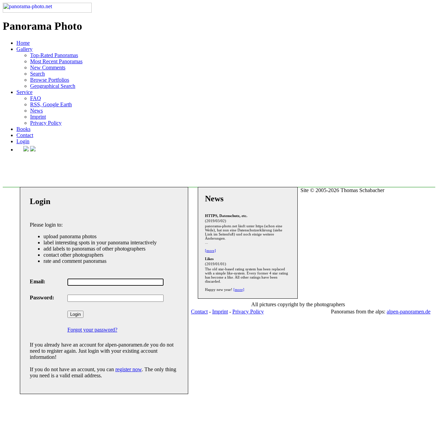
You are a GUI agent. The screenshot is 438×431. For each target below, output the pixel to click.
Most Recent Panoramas (56, 61)
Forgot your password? (92, 330)
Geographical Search (52, 86)
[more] (210, 250)
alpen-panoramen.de (408, 311)
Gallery (24, 49)
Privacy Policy (46, 123)
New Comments (47, 67)
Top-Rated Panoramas (54, 55)
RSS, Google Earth (51, 104)
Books (23, 129)
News (36, 110)
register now (128, 369)
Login (22, 141)
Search (37, 74)
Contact (24, 135)
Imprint (38, 117)
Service (24, 92)
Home (23, 43)
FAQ (35, 98)
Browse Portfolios (49, 80)
